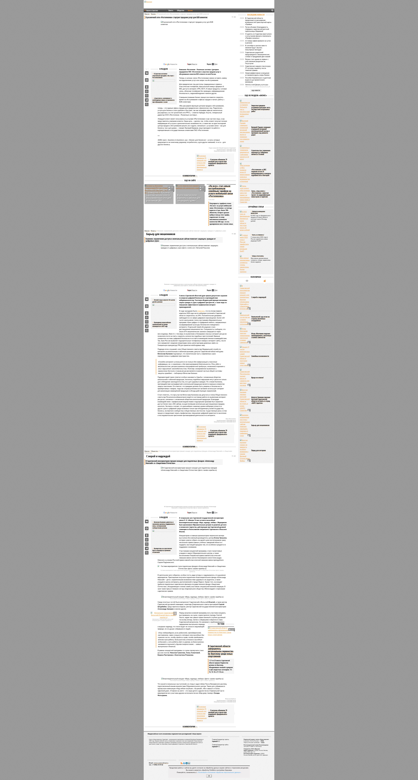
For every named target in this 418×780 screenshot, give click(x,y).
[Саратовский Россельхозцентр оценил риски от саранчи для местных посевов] (245, 377)
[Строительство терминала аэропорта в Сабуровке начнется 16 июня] (245, 152)
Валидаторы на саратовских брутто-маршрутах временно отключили (162, 550)
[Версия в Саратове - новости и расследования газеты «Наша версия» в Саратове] (158, 5)
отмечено (201, 311)
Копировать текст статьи (146, 104)
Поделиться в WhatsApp (146, 91)
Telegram (184, 763)
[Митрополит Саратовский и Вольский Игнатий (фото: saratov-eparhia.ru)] (164, 615)
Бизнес (190, 10)
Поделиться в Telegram (146, 100)
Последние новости (256, 14)
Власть (171, 10)
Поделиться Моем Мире (146, 80)
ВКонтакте (186, 763)
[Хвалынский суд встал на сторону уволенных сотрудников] (245, 318)
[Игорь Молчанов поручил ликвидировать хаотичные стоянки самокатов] (245, 336)
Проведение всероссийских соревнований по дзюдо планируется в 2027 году (161, 324)
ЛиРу (189, 763)
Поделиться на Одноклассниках (146, 87)
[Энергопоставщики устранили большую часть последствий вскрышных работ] (245, 108)
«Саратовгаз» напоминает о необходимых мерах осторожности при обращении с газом (163, 100)
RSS (181, 763)
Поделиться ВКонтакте (146, 73)
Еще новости (256, 90)
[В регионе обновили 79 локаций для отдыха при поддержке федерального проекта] (202, 163)
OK (209, 776)
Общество (180, 10)
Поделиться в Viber (146, 95)
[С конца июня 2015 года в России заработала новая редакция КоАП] (245, 243)
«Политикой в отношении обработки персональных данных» (219, 772)
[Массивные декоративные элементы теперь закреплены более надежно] (245, 264)
